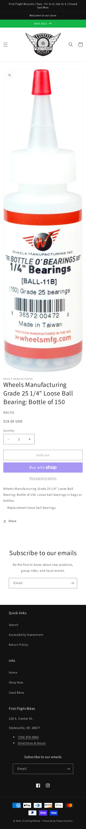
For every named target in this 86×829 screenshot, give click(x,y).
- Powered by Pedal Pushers (57, 820)
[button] (5, 44)
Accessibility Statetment (26, 635)
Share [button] (12, 521)
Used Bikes (16, 693)
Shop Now (16, 682)
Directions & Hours (32, 743)
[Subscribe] (72, 583)
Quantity (8, 430)
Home (13, 672)
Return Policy (18, 645)
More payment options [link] (43, 478)
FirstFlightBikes (31, 820)
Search (14, 625)
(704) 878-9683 (28, 737)
